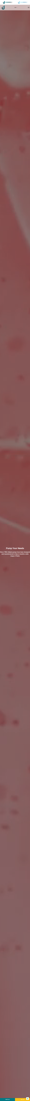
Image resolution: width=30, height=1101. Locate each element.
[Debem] (3, 7)
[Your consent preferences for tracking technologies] (27, 1098)
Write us (7, 1099)
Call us (22, 1099)
